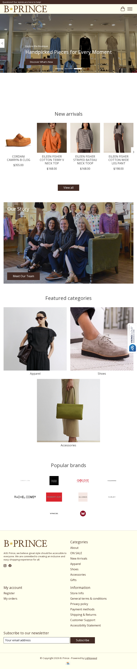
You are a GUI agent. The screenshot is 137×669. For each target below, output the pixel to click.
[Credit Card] (68, 663)
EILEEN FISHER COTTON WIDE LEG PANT (118, 160)
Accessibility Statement (85, 625)
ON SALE (76, 553)
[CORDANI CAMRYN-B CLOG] (18, 138)
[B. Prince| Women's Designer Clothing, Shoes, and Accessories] (25, 9)
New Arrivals (78, 558)
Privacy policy (79, 604)
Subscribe (82, 640)
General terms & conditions (88, 599)
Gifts (73, 580)
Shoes (102, 374)
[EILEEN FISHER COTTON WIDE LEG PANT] (118, 138)
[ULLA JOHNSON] (83, 497)
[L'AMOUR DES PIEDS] (111, 481)
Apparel (35, 374)
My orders (10, 599)
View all (68, 188)
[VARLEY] (111, 497)
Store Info (77, 593)
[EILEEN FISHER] (54, 481)
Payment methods (82, 609)
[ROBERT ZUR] (54, 497)
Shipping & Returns (83, 615)
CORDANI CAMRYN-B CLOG (18, 158)
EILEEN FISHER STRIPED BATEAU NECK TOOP (85, 160)
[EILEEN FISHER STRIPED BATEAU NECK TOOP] (85, 138)
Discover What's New (41, 61)
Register (9, 593)
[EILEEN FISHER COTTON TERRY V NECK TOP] (52, 138)
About (74, 548)
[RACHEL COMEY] (25, 497)
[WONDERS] (83, 514)
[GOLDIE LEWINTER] (83, 481)
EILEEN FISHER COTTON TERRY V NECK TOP (52, 160)
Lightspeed (91, 658)
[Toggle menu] (129, 9)
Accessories (68, 445)
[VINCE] (54, 514)
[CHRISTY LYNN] (25, 481)
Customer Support (82, 620)
